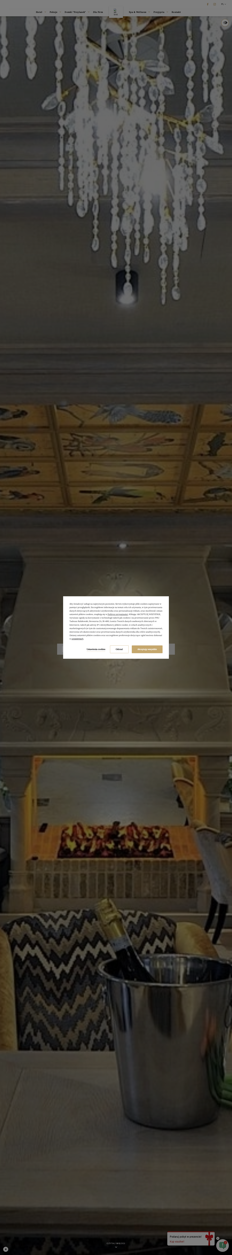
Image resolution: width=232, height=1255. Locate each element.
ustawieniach (77, 639)
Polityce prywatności (118, 614)
